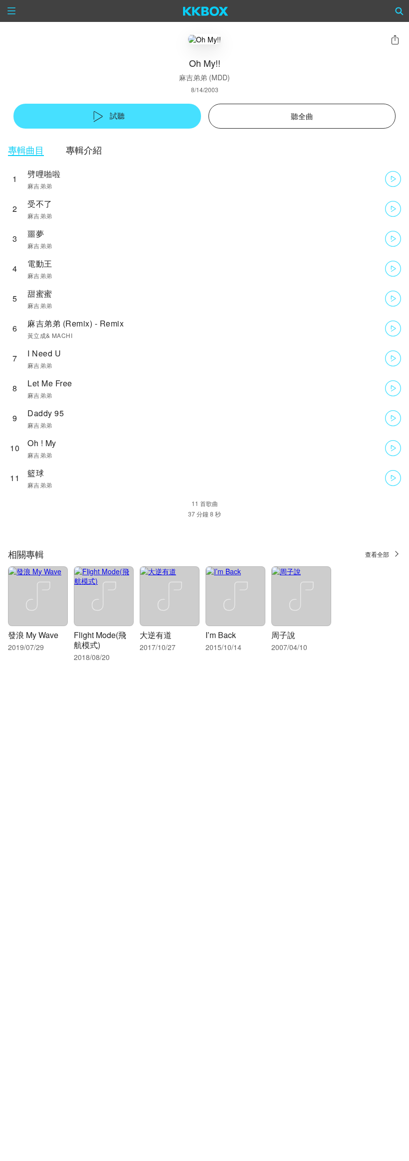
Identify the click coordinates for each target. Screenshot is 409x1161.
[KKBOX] (206, 11)
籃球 (35, 473)
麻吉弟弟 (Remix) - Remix (75, 323)
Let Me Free (49, 383)
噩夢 (35, 233)
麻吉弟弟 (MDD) (204, 77)
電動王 (39, 263)
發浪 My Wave (33, 635)
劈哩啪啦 (43, 173)
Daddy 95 (45, 413)
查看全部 (377, 554)
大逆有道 (156, 635)
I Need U (44, 353)
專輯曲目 (26, 150)
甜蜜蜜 (39, 293)
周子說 (283, 635)
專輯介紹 (84, 150)
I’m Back (220, 635)
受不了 (39, 203)
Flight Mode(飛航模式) (100, 640)
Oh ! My (41, 443)
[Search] (400, 11)
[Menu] (11, 11)
